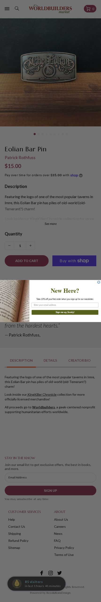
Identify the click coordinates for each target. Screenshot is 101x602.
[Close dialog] (98, 282)
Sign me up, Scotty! (65, 312)
